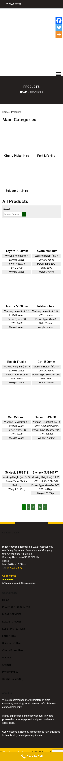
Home (23, 92)
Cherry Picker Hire (12, 650)
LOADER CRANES (11, 621)
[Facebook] (59, 20)
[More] (59, 34)
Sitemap (6, 664)
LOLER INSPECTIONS (14, 628)
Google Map (9, 575)
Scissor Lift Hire (11, 643)
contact (6, 657)
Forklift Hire (9, 635)
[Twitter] (59, 27)
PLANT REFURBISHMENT (16, 607)
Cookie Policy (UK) (12, 679)
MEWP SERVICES (11, 614)
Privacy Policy (10, 672)
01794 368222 (14, 568)
